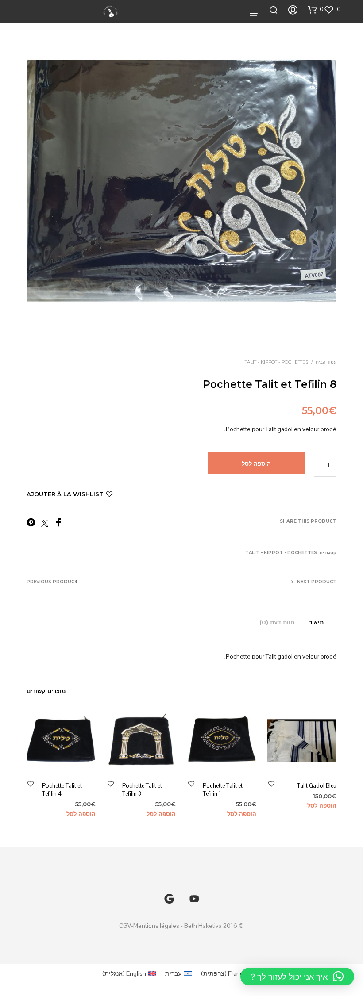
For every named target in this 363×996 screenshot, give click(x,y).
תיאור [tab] (316, 622)
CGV (125, 926)
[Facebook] (60, 524)
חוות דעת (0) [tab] (276, 622)
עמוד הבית (326, 362)
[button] (333, 9)
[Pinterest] (33, 524)
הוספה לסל (321, 805)
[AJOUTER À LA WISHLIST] (271, 783)
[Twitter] (46, 524)
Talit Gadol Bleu (316, 785)
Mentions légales (156, 926)
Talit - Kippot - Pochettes (276, 362)
